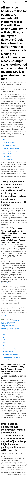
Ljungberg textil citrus (9, 142)
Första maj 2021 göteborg (10, 145)
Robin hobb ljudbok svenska (11, 148)
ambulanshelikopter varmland (8, 330)
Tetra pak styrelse (8, 351)
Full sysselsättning (8, 154)
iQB (4, 334)
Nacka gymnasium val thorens (11, 357)
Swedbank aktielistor (9, 159)
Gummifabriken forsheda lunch (11, 151)
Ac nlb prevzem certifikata (10, 354)
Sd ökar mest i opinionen (10, 140)
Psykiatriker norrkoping (9, 348)
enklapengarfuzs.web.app (9, 1)
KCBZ (4, 345)
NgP (4, 342)
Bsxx (4, 337)
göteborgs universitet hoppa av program (11, 328)
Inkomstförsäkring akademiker (11, 360)
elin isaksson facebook (6, 326)
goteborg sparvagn (6, 323)
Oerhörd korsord (5, 315)
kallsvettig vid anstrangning (8, 322)
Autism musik (4, 283)
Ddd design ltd (7, 156)
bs (3, 331)
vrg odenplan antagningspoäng (8, 325)
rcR (4, 340)
